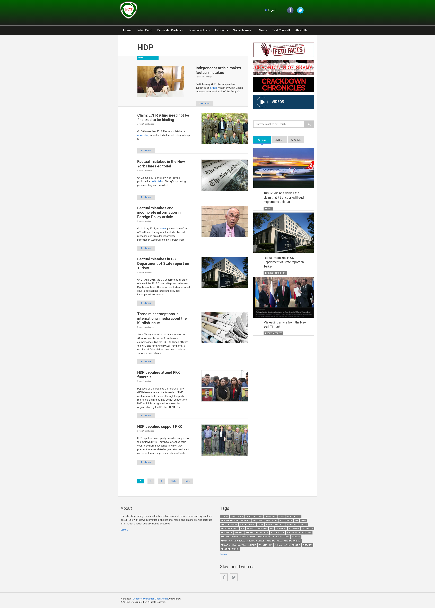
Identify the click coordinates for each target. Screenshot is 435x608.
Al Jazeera (294, 529)
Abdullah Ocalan (230, 520)
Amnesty (296, 537)
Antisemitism (265, 545)
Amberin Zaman (248, 537)
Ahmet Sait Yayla (229, 529)
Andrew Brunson (256, 541)
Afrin (303, 520)
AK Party (251, 529)
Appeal (278, 545)
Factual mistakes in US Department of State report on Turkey (163, 263)
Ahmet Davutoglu (275, 524)
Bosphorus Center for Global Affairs (150, 598)
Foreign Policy (198, 30)
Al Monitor (307, 529)
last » (187, 481)
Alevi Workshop (295, 533)
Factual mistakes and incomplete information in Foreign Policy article (159, 212)
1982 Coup (257, 516)
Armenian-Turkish (230, 549)
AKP (271, 529)
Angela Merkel (228, 545)
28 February (270, 516)
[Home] (160, 11)
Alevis (308, 533)
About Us (301, 30)
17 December (237, 516)
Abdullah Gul (293, 516)
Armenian (307, 545)
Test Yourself (281, 30)
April (287, 545)
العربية (271, 10)
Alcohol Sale (277, 533)
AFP (296, 520)
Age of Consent (247, 524)
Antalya (252, 545)
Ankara (242, 545)
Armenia (296, 545)
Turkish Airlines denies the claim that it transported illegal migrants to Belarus (284, 197)
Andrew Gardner (292, 541)
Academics (258, 520)
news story (143, 135)
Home (127, 30)
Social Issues (242, 30)
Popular (264, 140)
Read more (204, 103)
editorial (156, 181)
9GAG (281, 516)
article (214, 87)
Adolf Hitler (286, 520)
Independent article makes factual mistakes (218, 70)
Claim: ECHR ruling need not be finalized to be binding (163, 117)
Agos (260, 524)
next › (173, 481)
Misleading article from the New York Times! (285, 325)
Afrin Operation (229, 524)
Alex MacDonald (229, 537)
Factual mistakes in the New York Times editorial (161, 163)
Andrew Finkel (274, 541)
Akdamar (262, 529)
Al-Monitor (226, 533)
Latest (279, 140)
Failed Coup (144, 30)
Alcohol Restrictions (257, 533)
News (263, 30)
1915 (248, 516)
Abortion (245, 520)
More (123, 530)
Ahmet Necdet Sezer (296, 524)
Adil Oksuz (271, 520)
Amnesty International (233, 541)
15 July (224, 516)
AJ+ (242, 529)
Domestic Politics (169, 30)
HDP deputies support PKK (159, 426)
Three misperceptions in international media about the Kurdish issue (162, 318)
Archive (296, 140)
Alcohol (239, 533)
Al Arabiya (281, 529)
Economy (221, 30)
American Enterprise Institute (273, 537)
